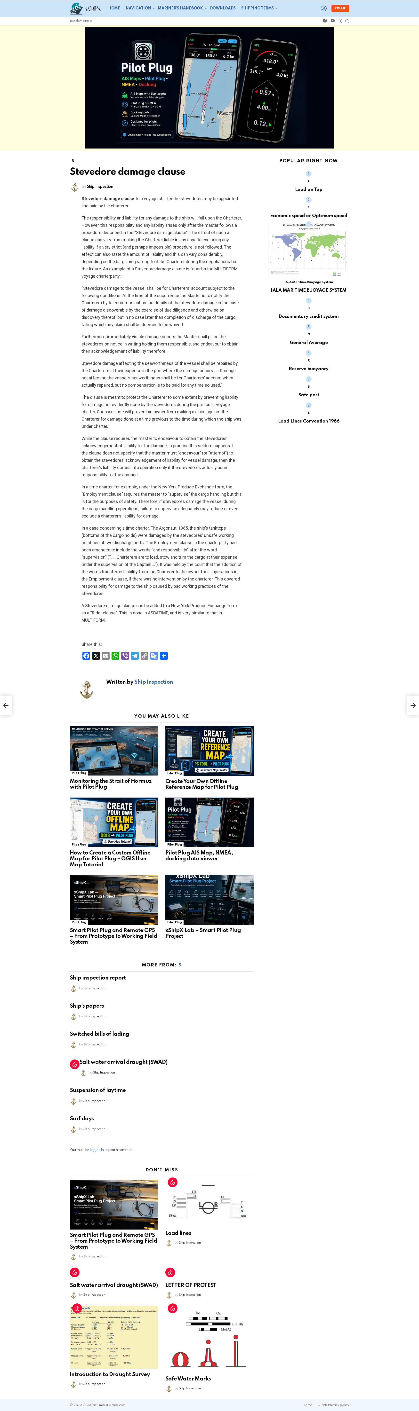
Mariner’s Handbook (180, 8)
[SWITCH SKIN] (341, 21)
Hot (75, 1064)
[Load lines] (209, 1204)
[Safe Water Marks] (209, 1339)
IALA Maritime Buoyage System (308, 282)
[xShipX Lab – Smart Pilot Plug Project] (209, 900)
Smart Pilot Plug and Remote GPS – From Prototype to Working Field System (113, 936)
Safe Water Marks (188, 1379)
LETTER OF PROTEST (191, 1285)
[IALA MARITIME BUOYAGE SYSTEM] (308, 251)
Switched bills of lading (99, 1034)
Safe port (308, 395)
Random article (81, 21)
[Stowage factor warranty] (413, 705)
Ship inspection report (98, 978)
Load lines (178, 1233)
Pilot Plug (79, 773)
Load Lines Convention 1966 (308, 421)
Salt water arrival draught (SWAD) (123, 1062)
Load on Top (308, 189)
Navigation (138, 8)
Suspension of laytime (98, 1090)
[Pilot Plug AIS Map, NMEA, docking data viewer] (209, 822)
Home (114, 8)
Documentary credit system (308, 316)
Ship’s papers (87, 1006)
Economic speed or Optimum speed (308, 215)
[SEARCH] (347, 21)
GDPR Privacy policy (333, 1405)
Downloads (223, 8)
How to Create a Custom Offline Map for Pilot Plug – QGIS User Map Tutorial (110, 858)
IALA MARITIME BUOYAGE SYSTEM (308, 290)
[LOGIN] (324, 8)
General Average (309, 342)
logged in (97, 1150)
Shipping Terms (257, 8)
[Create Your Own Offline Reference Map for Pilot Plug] (209, 751)
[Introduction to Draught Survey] (114, 1337)
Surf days (82, 1118)
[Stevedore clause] (6, 705)
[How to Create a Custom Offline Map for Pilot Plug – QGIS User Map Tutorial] (114, 822)
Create (340, 8)
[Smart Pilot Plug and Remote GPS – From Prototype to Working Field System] (114, 900)
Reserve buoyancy (309, 369)
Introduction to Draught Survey (110, 1374)
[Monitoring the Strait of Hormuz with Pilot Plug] (114, 751)
